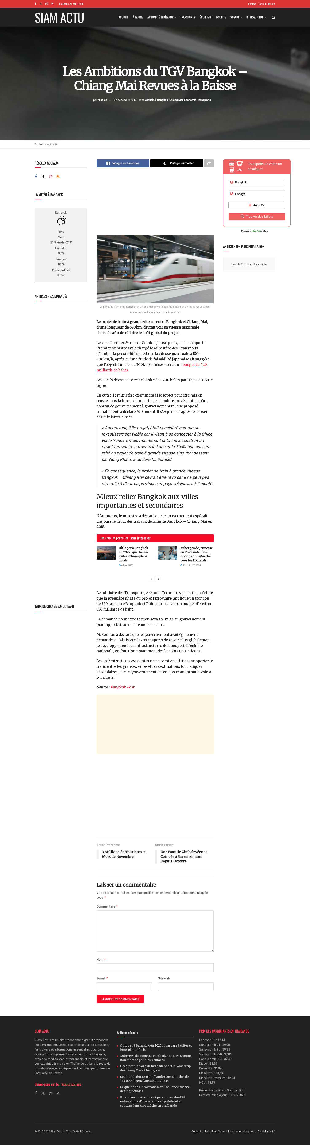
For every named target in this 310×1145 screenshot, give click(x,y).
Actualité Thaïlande (160, 17)
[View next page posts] (159, 579)
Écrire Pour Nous (215, 1131)
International (254, 17)
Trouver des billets (259, 216)
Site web (164, 978)
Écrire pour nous (267, 3)
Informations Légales (241, 1131)
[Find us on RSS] (52, 4)
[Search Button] (273, 17)
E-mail (102, 978)
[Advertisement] (155, 204)
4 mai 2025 (127, 565)
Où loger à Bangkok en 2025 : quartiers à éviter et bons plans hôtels (133, 554)
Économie (205, 17)
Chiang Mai (176, 99)
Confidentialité (266, 1131)
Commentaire (107, 906)
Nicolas (102, 99)
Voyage (234, 17)
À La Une (138, 17)
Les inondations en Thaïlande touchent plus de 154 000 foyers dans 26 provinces (154, 1079)
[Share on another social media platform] (209, 163)
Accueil (123, 17)
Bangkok (162, 99)
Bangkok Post (122, 687)
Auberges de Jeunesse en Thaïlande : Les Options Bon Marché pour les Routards (196, 554)
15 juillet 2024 (191, 565)
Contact (252, 3)
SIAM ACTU (59, 17)
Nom (101, 960)
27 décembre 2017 (125, 99)
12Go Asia (256, 231)
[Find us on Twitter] (40, 4)
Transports (187, 17)
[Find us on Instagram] (46, 4)
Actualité (150, 99)
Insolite (221, 17)
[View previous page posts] (151, 579)
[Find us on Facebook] (35, 4)
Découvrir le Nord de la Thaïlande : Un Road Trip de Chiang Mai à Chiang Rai (155, 1068)
